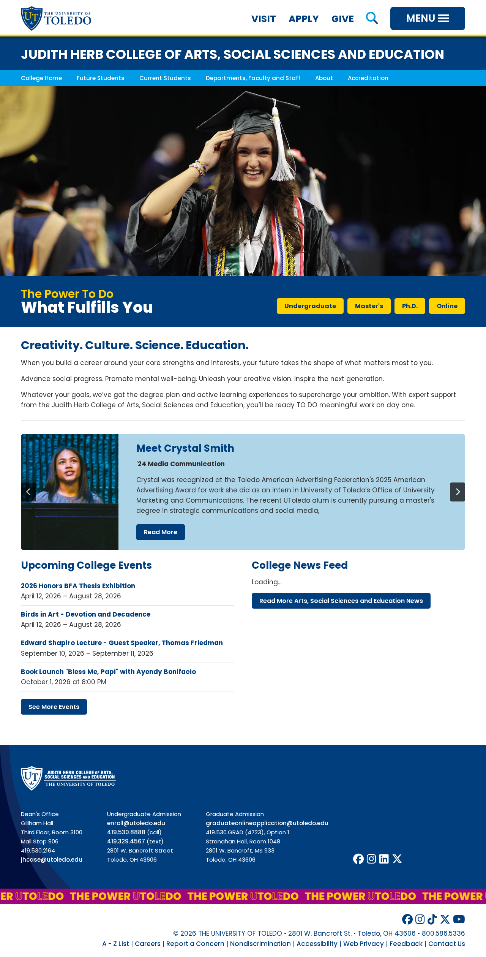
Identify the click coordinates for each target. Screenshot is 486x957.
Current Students (165, 78)
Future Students (101, 78)
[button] (372, 18)
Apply (304, 18)
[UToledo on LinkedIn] (384, 859)
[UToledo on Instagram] (371, 859)
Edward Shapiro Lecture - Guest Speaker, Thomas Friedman (122, 642)
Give (342, 18)
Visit (263, 18)
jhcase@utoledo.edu (51, 860)
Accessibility (317, 943)
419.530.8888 (126, 832)
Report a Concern (195, 943)
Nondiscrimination (260, 943)
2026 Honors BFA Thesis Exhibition (78, 585)
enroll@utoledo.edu (136, 823)
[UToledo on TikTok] (432, 919)
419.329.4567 (126, 841)
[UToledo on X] (397, 859)
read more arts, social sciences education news (341, 600)
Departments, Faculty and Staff (253, 78)
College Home (41, 78)
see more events (53, 706)
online (447, 306)
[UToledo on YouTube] (459, 919)
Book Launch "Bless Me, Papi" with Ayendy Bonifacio (108, 671)
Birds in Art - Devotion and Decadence (85, 614)
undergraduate (310, 306)
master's (369, 306)
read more (160, 532)
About (324, 78)
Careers (148, 943)
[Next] (457, 491)
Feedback (406, 943)
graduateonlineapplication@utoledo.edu (267, 823)
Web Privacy (363, 943)
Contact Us (446, 943)
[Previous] (28, 491)
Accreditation (368, 78)
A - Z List (115, 943)
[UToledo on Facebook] (358, 859)
